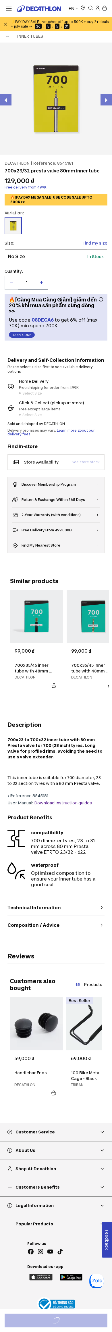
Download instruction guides (63, 802)
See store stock (86, 462)
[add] (41, 283)
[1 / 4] (56, 99)
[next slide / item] (106, 99)
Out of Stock (59, 1321)
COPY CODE (22, 335)
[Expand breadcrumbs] (7, 36)
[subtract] (11, 283)
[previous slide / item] (5, 99)
